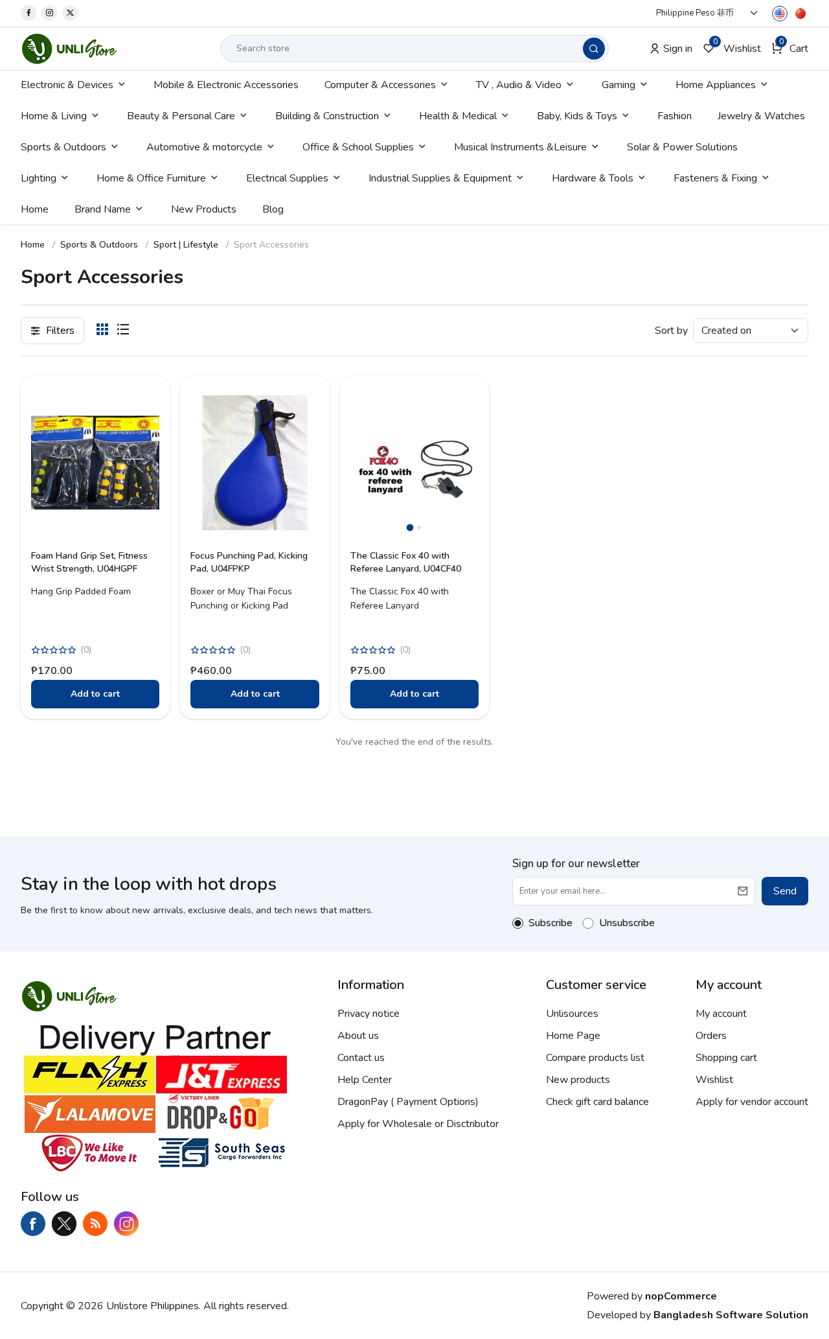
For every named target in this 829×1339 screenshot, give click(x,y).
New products (578, 1080)
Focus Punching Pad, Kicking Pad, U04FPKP (249, 562)
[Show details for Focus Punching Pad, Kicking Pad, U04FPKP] (254, 462)
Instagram (126, 1223)
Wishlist (714, 1080)
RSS (95, 1223)
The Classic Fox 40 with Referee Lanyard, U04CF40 (405, 562)
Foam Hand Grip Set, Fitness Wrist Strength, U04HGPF (89, 562)
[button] (789, 48)
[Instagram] (49, 13)
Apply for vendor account (752, 1102)
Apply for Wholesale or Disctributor (418, 1124)
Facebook (33, 1223)
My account (721, 1014)
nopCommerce (681, 1296)
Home (33, 245)
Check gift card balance (597, 1102)
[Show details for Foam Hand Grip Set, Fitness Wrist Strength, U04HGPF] (95, 462)
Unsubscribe (627, 923)
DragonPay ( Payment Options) (408, 1102)
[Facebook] (28, 13)
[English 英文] (780, 13)
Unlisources (572, 1014)
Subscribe (550, 923)
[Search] (594, 49)
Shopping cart (726, 1058)
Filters (60, 330)
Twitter (64, 1223)
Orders (711, 1036)
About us (358, 1036)
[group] (414, 462)
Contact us (361, 1058)
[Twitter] (70, 13)
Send (785, 891)
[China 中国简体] (800, 13)
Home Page (573, 1036)
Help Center (364, 1080)
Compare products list (595, 1058)
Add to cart (95, 694)
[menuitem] (74, 85)
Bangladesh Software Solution (730, 1315)
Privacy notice (368, 1014)
